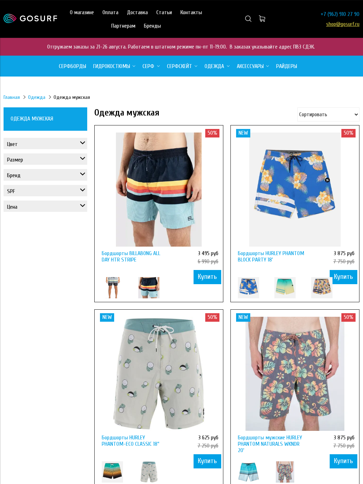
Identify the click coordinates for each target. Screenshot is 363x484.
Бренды (152, 26)
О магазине (82, 12)
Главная (12, 97)
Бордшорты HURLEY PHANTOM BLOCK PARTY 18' (271, 256)
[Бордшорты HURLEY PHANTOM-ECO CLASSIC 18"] (159, 374)
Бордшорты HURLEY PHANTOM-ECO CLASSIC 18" (130, 440)
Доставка (137, 12)
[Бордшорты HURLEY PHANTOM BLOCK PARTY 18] (295, 190)
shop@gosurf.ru (342, 24)
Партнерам (123, 26)
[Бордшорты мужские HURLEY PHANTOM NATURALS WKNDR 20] (295, 374)
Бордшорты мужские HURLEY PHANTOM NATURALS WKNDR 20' (270, 444)
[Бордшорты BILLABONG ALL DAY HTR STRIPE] (159, 190)
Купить (207, 277)
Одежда (36, 97)
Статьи (164, 12)
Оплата (110, 12)
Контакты (191, 12)
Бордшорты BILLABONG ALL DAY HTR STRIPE (131, 256)
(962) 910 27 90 (343, 14)
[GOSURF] (30, 21)
